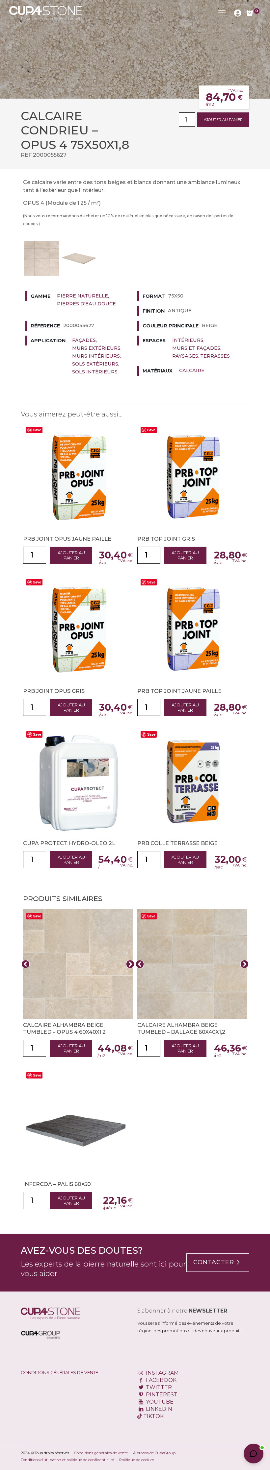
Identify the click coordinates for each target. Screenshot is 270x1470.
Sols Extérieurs (95, 364)
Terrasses (215, 356)
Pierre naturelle (82, 296)
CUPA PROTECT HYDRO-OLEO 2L (69, 843)
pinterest (161, 1394)
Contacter (213, 1262)
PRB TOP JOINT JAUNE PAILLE (179, 691)
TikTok (153, 1416)
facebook (160, 1380)
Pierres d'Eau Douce (86, 304)
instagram (162, 1373)
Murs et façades (196, 348)
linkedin (158, 1409)
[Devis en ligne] (45, 13)
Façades (84, 340)
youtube (159, 1402)
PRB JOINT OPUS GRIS (54, 691)
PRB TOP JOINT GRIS (166, 539)
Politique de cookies (136, 1460)
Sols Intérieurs (95, 372)
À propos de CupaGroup (154, 1453)
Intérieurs (187, 340)
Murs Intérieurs (96, 356)
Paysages (185, 356)
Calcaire (191, 370)
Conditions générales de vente (59, 1372)
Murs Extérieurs (96, 348)
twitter (158, 1387)
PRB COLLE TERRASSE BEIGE (177, 843)
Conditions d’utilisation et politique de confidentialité (67, 1460)
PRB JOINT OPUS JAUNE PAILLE (67, 539)
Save (37, 429)
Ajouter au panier (223, 119)
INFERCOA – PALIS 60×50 (57, 1184)
